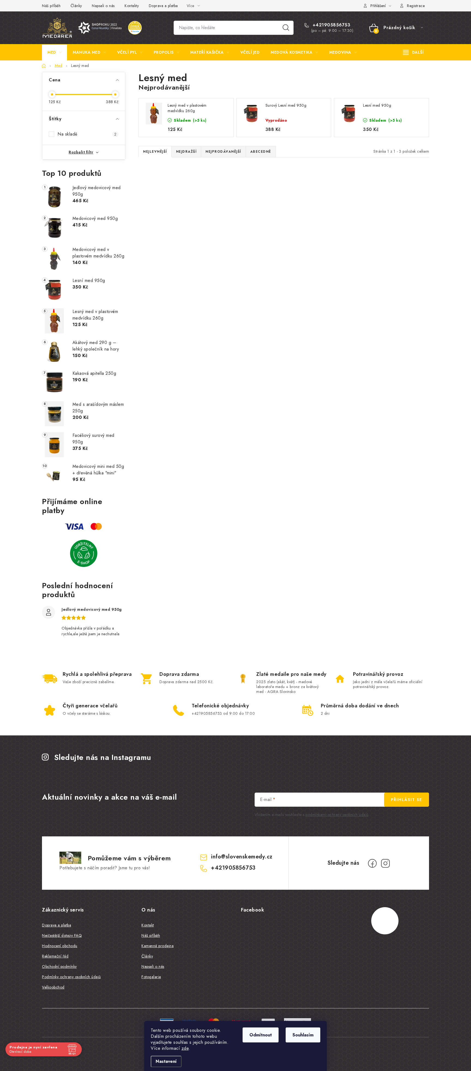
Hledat (286, 28)
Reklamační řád (55, 956)
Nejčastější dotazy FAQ (62, 935)
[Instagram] (385, 863)
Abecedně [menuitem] (260, 151)
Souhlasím (302, 1035)
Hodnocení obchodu (59, 946)
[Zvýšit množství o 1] (178, 307)
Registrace (416, 5)
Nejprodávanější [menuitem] (223, 151)
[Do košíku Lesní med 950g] (305, 307)
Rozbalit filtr (81, 152)
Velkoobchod (53, 987)
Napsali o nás (103, 5)
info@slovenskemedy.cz (242, 857)
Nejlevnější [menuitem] (155, 151)
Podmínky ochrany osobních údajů (71, 977)
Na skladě (87, 134)
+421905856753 (330, 25)
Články (76, 5)
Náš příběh (51, 5)
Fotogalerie (151, 977)
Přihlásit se (406, 799)
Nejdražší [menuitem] (186, 151)
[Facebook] (372, 863)
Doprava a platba (163, 5)
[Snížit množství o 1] (152, 307)
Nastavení (166, 1061)
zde (185, 1048)
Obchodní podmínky (59, 966)
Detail (380, 299)
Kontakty (132, 5)
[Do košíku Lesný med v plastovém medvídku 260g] (208, 307)
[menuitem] (54, 52)
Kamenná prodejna (157, 946)
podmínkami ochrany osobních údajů (337, 814)
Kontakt (147, 925)
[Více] (413, 52)
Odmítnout (260, 1035)
